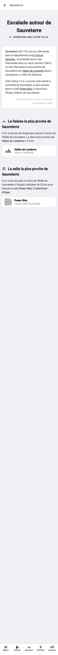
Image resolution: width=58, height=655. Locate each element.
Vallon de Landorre (33, 70)
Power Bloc (26, 88)
